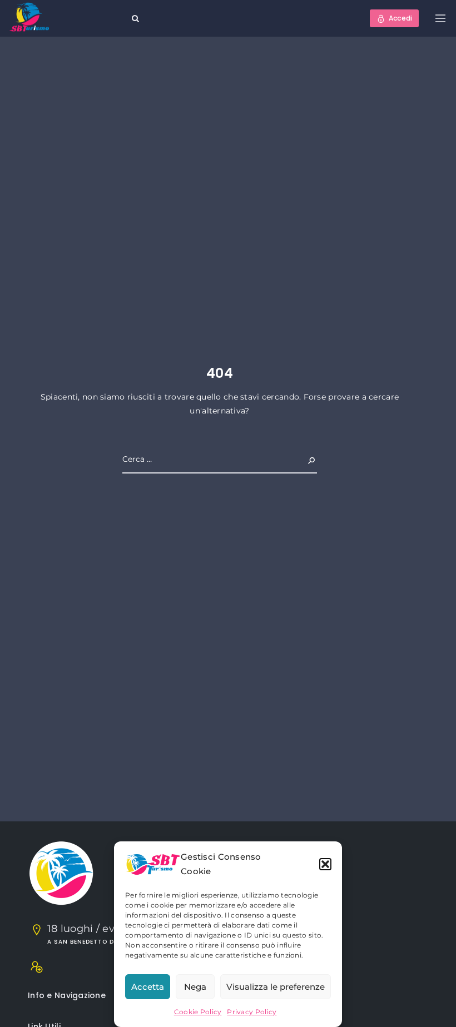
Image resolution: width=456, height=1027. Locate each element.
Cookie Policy (198, 1012)
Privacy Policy (251, 1012)
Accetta (147, 986)
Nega (195, 986)
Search (302, 459)
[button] (325, 864)
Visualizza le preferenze (275, 986)
